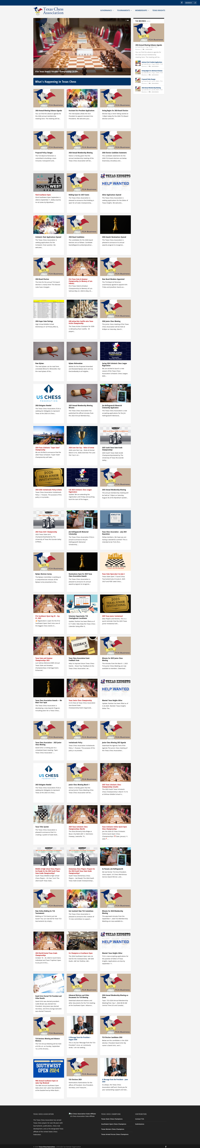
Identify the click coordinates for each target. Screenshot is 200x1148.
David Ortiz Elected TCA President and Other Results (48, 997)
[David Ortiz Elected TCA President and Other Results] (48, 983)
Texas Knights (158, 10)
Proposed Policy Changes (44, 153)
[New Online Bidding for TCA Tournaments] (48, 898)
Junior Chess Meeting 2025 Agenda (114, 742)
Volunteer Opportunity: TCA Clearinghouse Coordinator (78, 617)
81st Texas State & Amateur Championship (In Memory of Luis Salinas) (80, 281)
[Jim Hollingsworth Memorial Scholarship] (82, 519)
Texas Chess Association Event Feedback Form (79, 659)
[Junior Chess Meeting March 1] (82, 772)
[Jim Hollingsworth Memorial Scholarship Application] (115, 393)
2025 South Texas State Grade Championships (112, 448)
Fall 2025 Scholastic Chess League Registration (80, 491)
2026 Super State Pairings (44, 321)
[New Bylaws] (48, 351)
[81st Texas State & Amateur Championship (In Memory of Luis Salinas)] (82, 267)
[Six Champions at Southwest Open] (82, 941)
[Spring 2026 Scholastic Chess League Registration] (115, 351)
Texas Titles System (42, 827)
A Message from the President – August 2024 (80, 1038)
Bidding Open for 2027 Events (79, 195)
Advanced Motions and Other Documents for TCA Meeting (79, 996)
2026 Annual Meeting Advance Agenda (48, 110)
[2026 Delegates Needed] (48, 393)
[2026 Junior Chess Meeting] (115, 309)
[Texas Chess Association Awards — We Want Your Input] (48, 688)
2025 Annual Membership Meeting (114, 490)
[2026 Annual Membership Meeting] (82, 140)
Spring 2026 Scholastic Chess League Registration (114, 364)
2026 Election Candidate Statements (114, 153)
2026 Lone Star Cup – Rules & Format (81, 447)
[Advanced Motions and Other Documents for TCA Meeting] (82, 983)
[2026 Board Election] (48, 267)
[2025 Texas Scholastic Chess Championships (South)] (115, 772)
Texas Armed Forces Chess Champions (114, 1134)
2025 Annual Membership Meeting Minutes (80, 406)
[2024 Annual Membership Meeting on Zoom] (115, 983)
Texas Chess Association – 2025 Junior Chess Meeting (48, 743)
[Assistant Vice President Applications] (82, 98)
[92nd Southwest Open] (48, 182)
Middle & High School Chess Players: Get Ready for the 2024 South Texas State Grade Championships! (48, 871)
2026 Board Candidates (76, 237)
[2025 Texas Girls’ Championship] (48, 519)
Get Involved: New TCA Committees (81, 911)
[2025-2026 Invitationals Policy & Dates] (48, 477)
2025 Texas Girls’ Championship (46, 532)
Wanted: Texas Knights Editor (112, 700)
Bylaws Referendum (75, 363)
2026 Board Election (42, 279)
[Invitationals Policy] (82, 730)
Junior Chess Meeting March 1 (79, 784)
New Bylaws (39, 363)
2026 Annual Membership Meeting (80, 153)
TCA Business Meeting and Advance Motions (47, 1039)
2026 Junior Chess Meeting (111, 321)
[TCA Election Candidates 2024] (115, 1025)
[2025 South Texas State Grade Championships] (115, 435)
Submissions (139, 1124)
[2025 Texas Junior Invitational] (115, 604)
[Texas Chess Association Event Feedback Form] (82, 646)
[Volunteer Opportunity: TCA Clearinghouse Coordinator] (82, 604)
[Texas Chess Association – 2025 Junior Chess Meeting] (48, 730)
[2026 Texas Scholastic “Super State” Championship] (48, 435)
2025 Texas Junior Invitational (112, 616)
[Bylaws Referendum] (82, 351)
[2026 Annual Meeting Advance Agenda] (48, 98)
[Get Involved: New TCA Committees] (82, 898)
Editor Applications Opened (111, 195)
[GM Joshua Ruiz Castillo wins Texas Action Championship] (82, 309)
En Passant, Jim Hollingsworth (112, 869)
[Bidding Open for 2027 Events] (82, 182)
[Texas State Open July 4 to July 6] (115, 561)
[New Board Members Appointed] (115, 267)
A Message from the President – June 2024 (115, 1080)
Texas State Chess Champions (111, 1119)
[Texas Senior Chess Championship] (82, 688)
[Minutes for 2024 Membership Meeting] (115, 898)
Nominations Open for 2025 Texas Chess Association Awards (80, 575)
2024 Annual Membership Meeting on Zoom (115, 996)
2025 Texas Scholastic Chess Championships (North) (78, 828)
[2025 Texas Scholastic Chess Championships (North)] (82, 814)
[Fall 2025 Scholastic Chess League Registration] (82, 477)
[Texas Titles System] (48, 814)
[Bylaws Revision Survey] (48, 561)
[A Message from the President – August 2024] (82, 1025)
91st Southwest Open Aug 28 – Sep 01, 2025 (47, 617)
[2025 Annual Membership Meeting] (115, 477)
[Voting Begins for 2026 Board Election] (115, 98)
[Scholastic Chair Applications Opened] (48, 224)
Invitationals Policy (75, 742)
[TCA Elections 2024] (82, 1067)
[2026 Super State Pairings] (48, 309)
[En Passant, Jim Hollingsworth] (115, 856)
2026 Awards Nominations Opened (114, 237)
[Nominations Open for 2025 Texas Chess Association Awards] (82, 561)
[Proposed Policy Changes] (48, 140)
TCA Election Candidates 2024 (112, 1037)
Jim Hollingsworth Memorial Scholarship (78, 533)
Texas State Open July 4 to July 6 (113, 574)
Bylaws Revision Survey (43, 574)
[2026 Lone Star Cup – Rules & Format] (82, 435)
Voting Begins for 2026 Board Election (115, 110)
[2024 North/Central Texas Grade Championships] (48, 941)
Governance (106, 10)
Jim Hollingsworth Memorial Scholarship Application (112, 406)
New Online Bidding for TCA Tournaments (45, 912)
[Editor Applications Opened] (115, 182)
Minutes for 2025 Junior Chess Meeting (112, 659)
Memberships (141, 10)
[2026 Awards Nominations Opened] (115, 224)
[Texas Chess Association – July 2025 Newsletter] (115, 519)
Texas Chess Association (47, 1147)
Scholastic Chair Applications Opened (48, 237)
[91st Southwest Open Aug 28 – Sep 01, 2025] (48, 604)
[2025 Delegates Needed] (48, 772)
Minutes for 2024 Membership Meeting (112, 912)
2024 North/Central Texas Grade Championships (46, 954)
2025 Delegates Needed (43, 784)
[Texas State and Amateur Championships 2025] (48, 646)
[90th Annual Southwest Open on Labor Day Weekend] (48, 1068)
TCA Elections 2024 (75, 1079)
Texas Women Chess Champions (112, 1129)
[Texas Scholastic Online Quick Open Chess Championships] (115, 814)
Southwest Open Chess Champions (113, 1124)
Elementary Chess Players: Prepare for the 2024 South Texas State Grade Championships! (82, 871)
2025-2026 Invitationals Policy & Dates (48, 490)
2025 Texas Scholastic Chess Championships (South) (111, 785)
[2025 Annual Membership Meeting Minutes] (82, 393)
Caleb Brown (140, 47)
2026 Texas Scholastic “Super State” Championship (47, 448)
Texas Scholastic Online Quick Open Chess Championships (114, 828)
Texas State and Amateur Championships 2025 (43, 659)
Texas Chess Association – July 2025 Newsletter (114, 533)
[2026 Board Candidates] (82, 224)
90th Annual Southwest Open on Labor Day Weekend (46, 1082)
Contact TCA (139, 1119)
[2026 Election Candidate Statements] (115, 140)
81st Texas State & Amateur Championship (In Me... (57, 71)
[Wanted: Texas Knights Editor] (115, 688)
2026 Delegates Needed (43, 405)
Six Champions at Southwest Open (81, 953)
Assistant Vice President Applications (81, 110)
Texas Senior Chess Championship (80, 700)
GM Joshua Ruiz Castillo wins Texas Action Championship (81, 322)
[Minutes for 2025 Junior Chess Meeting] (115, 646)
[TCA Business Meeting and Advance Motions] (48, 1026)
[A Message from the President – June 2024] (115, 1067)
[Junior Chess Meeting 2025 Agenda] (115, 730)
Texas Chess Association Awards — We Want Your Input (48, 701)
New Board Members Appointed (113, 279)
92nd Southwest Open (43, 195)
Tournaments (123, 10)
